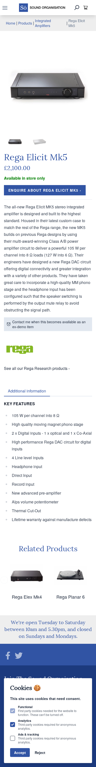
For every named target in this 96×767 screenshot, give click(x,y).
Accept (20, 752)
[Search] (76, 7)
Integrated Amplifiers (43, 23)
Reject (40, 752)
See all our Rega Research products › (37, 368)
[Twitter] (19, 655)
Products (25, 23)
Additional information (27, 391)
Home (10, 23)
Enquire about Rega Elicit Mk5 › (44, 190)
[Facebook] (8, 655)
